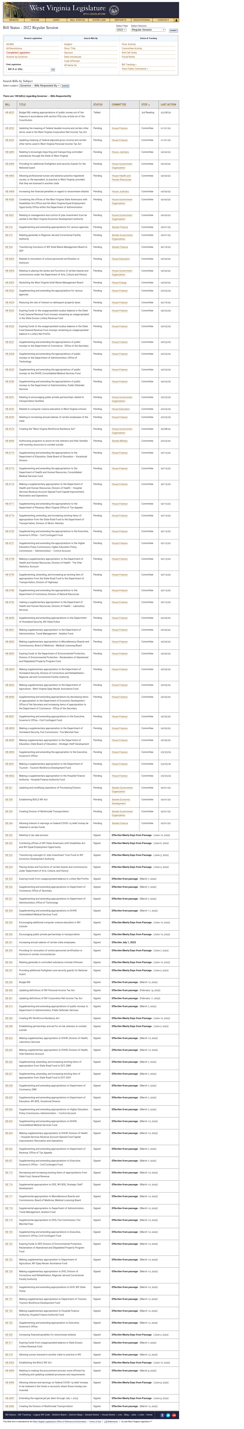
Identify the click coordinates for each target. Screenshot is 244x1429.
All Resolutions (14, 48)
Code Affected (71, 61)
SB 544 (9, 823)
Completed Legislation (18, 52)
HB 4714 (9, 452)
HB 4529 (9, 369)
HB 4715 (9, 468)
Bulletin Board (59, 1414)
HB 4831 (9, 629)
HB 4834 (9, 669)
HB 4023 (9, 112)
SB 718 (9, 1208)
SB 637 (9, 1160)
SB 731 (9, 1299)
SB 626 (9, 1062)
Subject (68, 44)
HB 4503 (9, 258)
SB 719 (9, 1220)
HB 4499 (9, 1370)
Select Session (139, 25)
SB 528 (9, 910)
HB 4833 (9, 653)
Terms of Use (95, 1421)
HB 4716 (9, 484)
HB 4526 (9, 326)
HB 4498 (9, 191)
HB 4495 (9, 175)
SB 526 (9, 887)
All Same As (70, 65)
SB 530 (9, 934)
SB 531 (9, 942)
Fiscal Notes (128, 56)
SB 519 (9, 235)
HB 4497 (9, 1398)
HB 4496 (9, 1382)
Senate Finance (120, 227)
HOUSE (35, 20)
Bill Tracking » (129, 64)
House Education (121, 258)
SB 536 (9, 962)
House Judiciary (120, 152)
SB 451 (9, 998)
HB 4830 (9, 618)
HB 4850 (9, 752)
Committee (119, 104)
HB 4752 (9, 602)
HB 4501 (9, 215)
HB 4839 (9, 740)
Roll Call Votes (129, 52)
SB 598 (9, 1026)
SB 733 (9, 1322)
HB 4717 (9, 503)
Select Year (122, 25)
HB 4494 (9, 163)
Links (141, 1414)
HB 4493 (9, 152)
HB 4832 (9, 641)
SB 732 (9, 1311)
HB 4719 (9, 515)
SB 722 (9, 1244)
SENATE (13, 20)
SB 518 (9, 1354)
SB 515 (9, 1006)
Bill (7, 104)
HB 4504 (9, 270)
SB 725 (9, 1287)
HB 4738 (9, 559)
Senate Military (120, 440)
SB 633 (9, 1121)
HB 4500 (9, 199)
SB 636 (9, 1149)
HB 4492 (9, 1406)
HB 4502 (9, 1362)
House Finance (120, 128)
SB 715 (9, 1172)
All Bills (10, 44)
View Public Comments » (135, 68)
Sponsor (68, 52)
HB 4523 (9, 290)
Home (149, 1414)
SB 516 (9, 227)
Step (144, 104)
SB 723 (9, 1259)
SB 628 (9, 1085)
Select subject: (10, 85)
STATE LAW (99, 20)
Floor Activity (129, 44)
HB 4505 (9, 282)
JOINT (56, 20)
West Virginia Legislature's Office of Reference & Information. (60, 1421)
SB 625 (9, 1050)
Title (22, 104)
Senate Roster (92, 1414)
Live (120, 1414)
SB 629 (9, 1097)
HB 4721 (9, 543)
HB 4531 (9, 397)
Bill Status (10, 1414)
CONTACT (163, 20)
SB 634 (9, 1133)
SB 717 (9, 1196)
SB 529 (9, 922)
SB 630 (9, 1109)
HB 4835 (9, 685)
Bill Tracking (24, 1414)
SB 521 (9, 787)
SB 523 (9, 855)
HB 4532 (9, 409)
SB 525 (9, 878)
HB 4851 (9, 764)
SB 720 (9, 1232)
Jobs (133, 1414)
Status (97, 104)
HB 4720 (9, 531)
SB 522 (9, 843)
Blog (126, 1414)
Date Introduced (72, 56)
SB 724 (9, 1271)
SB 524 (9, 867)
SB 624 (9, 1038)
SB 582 (9, 1018)
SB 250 (9, 982)
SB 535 (9, 950)
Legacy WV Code (41, 1414)
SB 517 (9, 1342)
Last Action (168, 104)
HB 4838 (9, 728)
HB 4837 (9, 716)
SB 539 (9, 811)
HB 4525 (9, 310)
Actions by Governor (17, 56)
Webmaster (113, 1421)
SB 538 (9, 799)
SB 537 (9, 970)
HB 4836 (9, 697)
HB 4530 (9, 381)
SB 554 (9, 247)
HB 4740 (9, 590)
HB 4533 (9, 417)
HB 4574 (9, 429)
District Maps (76, 1414)
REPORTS (120, 20)
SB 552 (9, 835)
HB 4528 (9, 353)
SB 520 (9, 1334)
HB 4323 (9, 140)
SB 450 (9, 990)
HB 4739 (9, 574)
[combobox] (28, 69)
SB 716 (9, 1184)
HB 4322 (9, 128)
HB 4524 (9, 302)
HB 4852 (9, 775)
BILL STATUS (77, 20)
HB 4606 (9, 440)
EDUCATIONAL (142, 20)
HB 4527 (9, 342)
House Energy (119, 282)
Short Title (69, 48)
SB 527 (9, 898)
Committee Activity (132, 48)
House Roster (108, 1414)
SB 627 (9, 1073)
